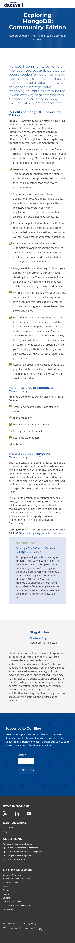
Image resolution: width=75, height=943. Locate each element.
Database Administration (14, 859)
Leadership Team (10, 882)
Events (6, 890)
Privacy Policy (30, 923)
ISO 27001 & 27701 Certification (17, 905)
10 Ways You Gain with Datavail (17, 878)
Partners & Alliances (12, 901)
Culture (6, 897)
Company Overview (12, 874)
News (5, 886)
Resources (8, 828)
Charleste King (27, 35)
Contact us (8, 909)
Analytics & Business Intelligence (17, 844)
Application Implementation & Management (23, 851)
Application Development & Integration (21, 847)
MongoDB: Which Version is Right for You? (36, 550)
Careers (6, 894)
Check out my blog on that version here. (42, 533)
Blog (5, 831)
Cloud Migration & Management (17, 855)
